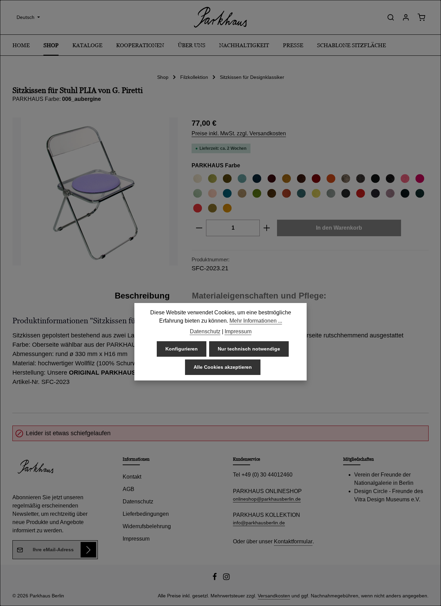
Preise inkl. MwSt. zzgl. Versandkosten (239, 133)
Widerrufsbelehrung (147, 526)
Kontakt (132, 477)
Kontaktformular (293, 541)
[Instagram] (226, 579)
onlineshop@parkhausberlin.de (267, 499)
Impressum (136, 539)
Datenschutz (138, 501)
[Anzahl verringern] (199, 228)
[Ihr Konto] (406, 17)
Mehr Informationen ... (255, 321)
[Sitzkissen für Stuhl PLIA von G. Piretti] (95, 191)
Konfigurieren (181, 349)
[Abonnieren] (88, 549)
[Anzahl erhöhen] (266, 228)
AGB (128, 489)
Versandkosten (274, 595)
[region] (95, 191)
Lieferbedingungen (146, 514)
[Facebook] (215, 579)
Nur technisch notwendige (249, 349)
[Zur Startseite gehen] (220, 17)
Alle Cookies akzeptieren (223, 367)
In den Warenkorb (339, 228)
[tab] (142, 295)
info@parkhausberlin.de (259, 522)
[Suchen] (391, 17)
